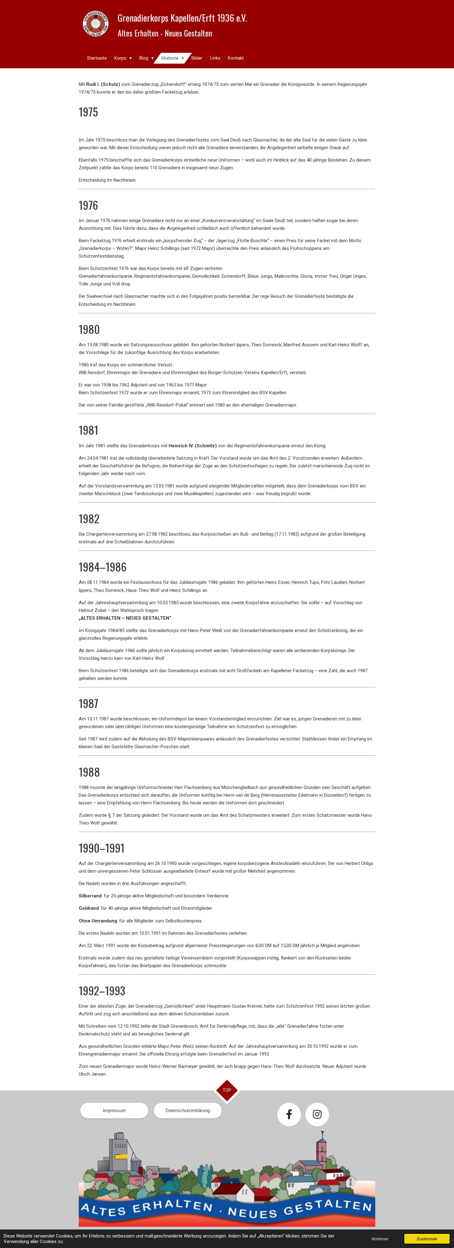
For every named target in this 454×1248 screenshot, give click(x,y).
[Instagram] (317, 1114)
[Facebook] (289, 1114)
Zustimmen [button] (427, 1238)
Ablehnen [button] (380, 1238)
